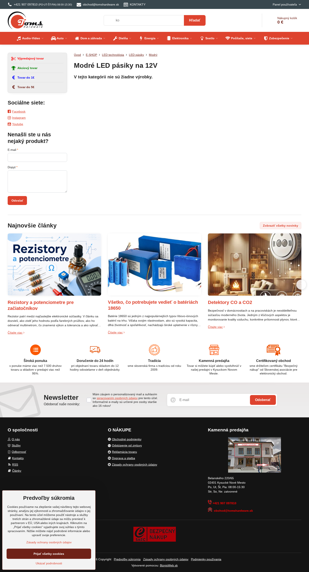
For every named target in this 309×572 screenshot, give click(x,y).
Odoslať (17, 200)
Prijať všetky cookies (49, 553)
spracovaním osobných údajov (117, 398)
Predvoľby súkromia (127, 559)
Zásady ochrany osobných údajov (165, 559)
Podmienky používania (206, 559)
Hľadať (194, 20)
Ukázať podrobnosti (49, 563)
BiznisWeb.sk (169, 565)
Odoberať (263, 400)
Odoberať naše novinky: (62, 404)
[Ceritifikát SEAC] (155, 534)
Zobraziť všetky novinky (280, 225)
